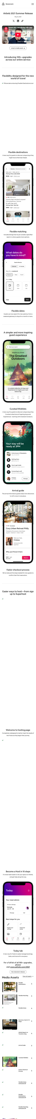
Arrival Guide (22, 1045)
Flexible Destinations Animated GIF (22, 1096)
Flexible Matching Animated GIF (23, 1107)
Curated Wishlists (23, 1057)
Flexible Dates (22, 1008)
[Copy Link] (22, 21)
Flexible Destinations (22, 983)
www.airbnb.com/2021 (20, 967)
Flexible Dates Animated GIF (22, 1082)
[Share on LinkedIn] (18, 21)
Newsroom (9, 4)
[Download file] (32, 983)
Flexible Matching (23, 995)
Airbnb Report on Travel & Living (23, 1033)
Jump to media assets (17, 48)
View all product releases (18, 972)
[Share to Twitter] (14, 21)
